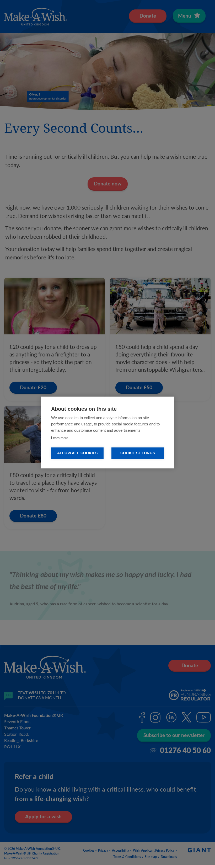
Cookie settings (137, 453)
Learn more (59, 438)
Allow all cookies (77, 453)
